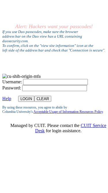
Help (6, 98)
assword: (11, 87)
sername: (12, 81)
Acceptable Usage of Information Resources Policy (68, 112)
